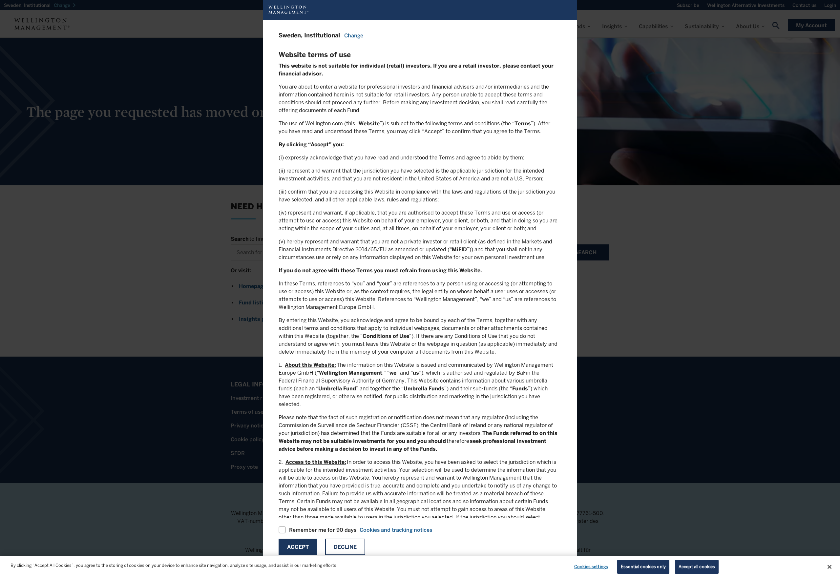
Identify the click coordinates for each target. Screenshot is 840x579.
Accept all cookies (697, 566)
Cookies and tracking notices (396, 530)
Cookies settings (591, 566)
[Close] (829, 567)
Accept (298, 547)
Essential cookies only (643, 566)
